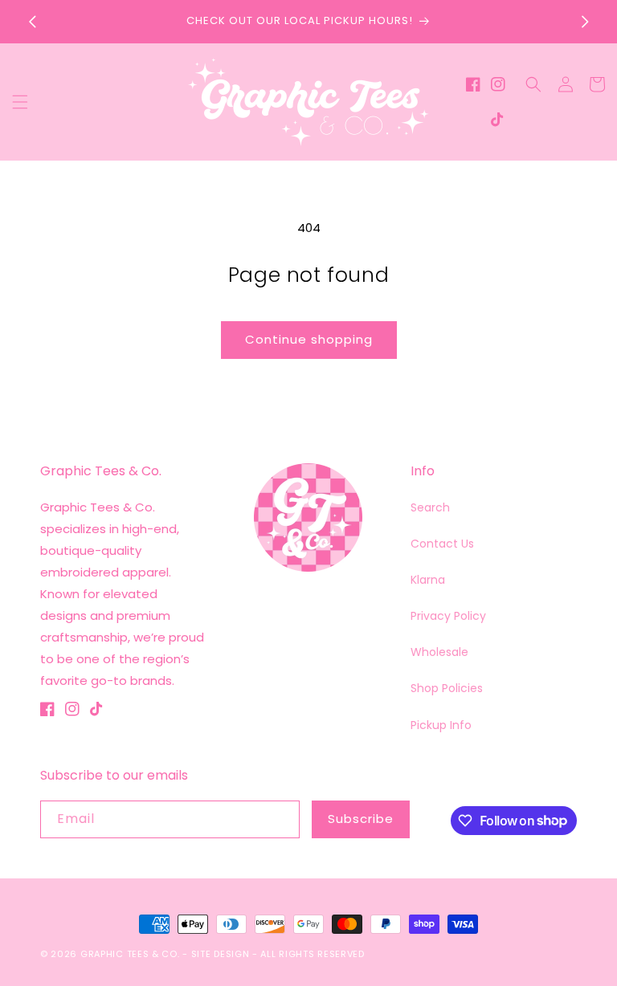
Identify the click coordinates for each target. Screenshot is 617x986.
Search (430, 507)
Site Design (220, 953)
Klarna (428, 580)
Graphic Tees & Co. (130, 953)
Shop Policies (447, 688)
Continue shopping (309, 339)
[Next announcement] (585, 21)
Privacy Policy (448, 616)
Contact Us (442, 544)
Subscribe (361, 818)
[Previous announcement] (32, 21)
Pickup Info (441, 725)
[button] (20, 102)
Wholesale (439, 652)
